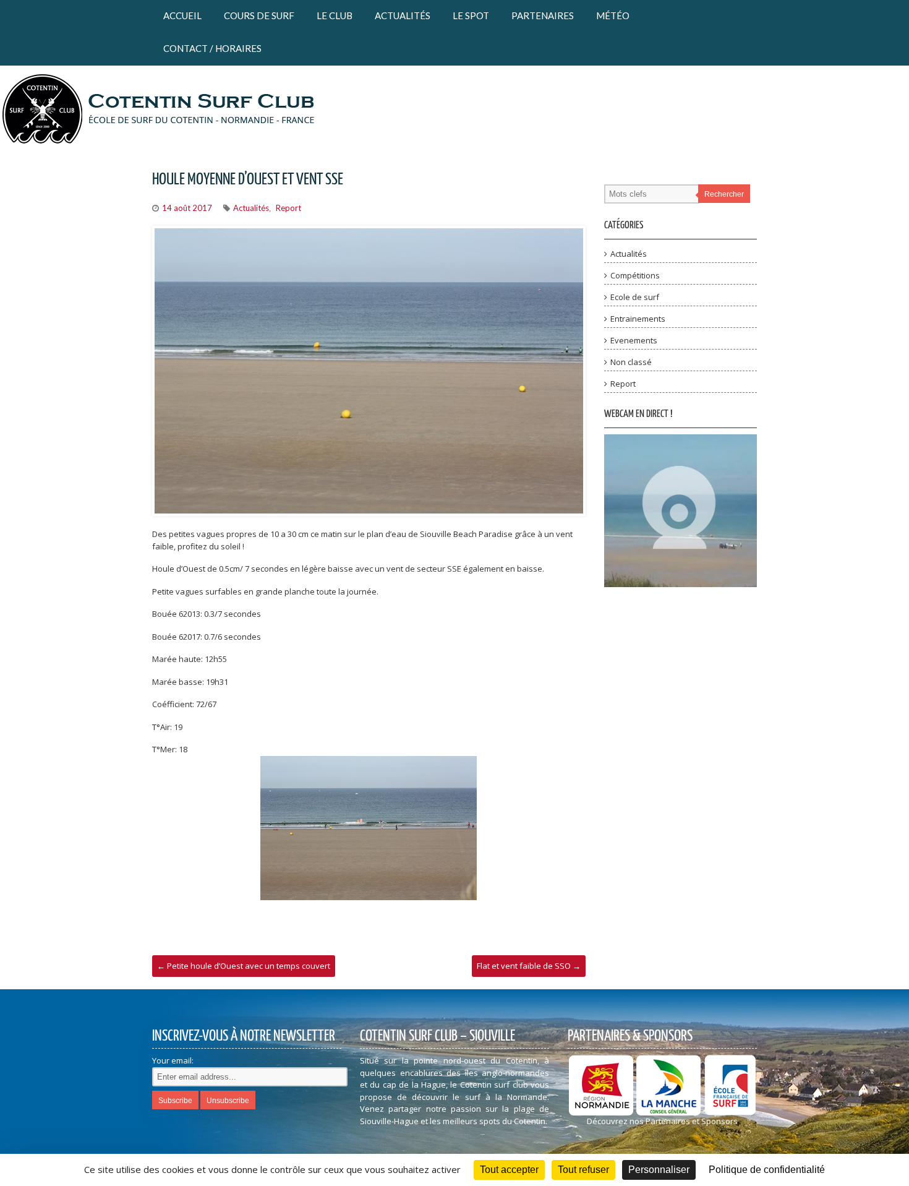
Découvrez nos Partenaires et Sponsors (662, 1121)
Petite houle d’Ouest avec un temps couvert (243, 965)
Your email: (173, 1060)
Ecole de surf (634, 297)
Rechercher (724, 194)
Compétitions (635, 275)
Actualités (402, 15)
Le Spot (471, 15)
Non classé (631, 361)
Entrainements (637, 318)
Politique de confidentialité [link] (767, 1169)
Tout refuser (583, 1169)
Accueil (182, 15)
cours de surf (259, 15)
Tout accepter (509, 1169)
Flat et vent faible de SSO (529, 965)
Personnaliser (658, 1169)
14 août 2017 (187, 208)
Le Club (334, 15)
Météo (612, 15)
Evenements (633, 340)
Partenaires (542, 15)
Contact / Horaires (212, 48)
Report (288, 208)
